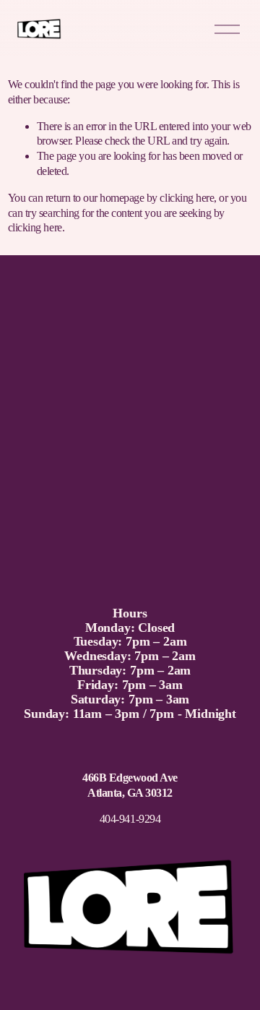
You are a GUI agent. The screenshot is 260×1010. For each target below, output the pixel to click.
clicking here (187, 198)
